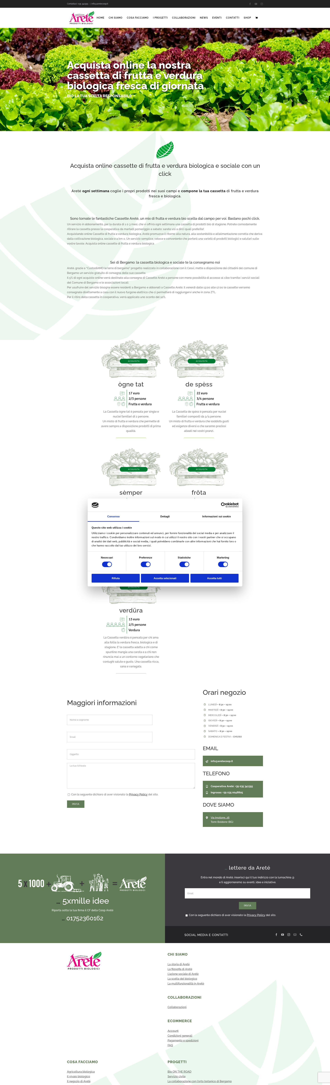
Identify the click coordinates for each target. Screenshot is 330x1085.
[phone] (301, 934)
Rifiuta (116, 578)
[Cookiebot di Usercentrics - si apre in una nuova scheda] (223, 505)
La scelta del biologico (182, 978)
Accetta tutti (214, 578)
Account (173, 1031)
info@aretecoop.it (99, 4)
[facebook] (276, 934)
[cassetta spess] (195, 391)
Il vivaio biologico (78, 1076)
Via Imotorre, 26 (220, 817)
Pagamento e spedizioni (183, 1040)
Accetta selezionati (165, 578)
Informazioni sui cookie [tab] (216, 516)
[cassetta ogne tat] (127, 391)
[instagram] (288, 934)
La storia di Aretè (179, 964)
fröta (199, 492)
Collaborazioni (177, 1007)
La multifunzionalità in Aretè (186, 983)
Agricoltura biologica (81, 1071)
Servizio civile (176, 1076)
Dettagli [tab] (165, 516)
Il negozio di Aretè (78, 1081)
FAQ (170, 1045)
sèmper (130, 492)
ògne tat (131, 384)
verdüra (131, 610)
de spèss (199, 384)
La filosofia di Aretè (180, 969)
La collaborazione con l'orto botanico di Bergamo (200, 1081)
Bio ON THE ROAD (179, 1071)
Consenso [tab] (113, 516)
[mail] (295, 934)
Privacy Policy (138, 794)
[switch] (146, 564)
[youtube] (282, 934)
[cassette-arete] (131, 341)
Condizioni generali (180, 1035)
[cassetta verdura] (127, 617)
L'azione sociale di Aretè (183, 974)
